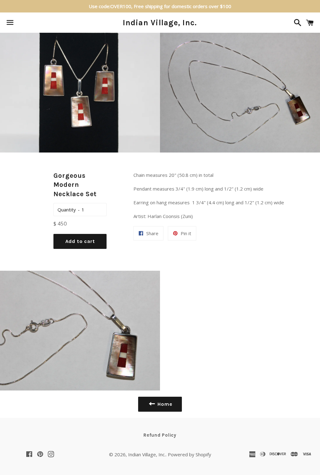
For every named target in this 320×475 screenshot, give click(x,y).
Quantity (67, 209)
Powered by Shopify (189, 454)
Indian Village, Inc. (160, 22)
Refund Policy (160, 435)
